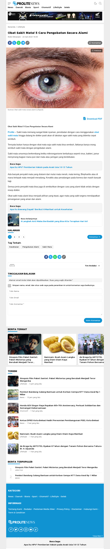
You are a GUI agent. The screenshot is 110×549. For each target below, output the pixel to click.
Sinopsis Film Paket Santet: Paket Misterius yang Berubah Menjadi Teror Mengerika (23, 361)
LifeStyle (21, 27)
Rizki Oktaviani (14, 37)
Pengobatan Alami (30, 247)
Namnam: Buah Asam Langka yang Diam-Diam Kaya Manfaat (59, 359)
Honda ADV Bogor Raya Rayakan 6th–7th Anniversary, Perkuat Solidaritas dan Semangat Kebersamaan (60, 406)
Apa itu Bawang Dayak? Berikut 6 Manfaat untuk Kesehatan (41, 209)
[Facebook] (10, 43)
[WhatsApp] (19, 43)
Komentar (96, 43)
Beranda (11, 27)
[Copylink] (27, 43)
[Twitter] (14, 43)
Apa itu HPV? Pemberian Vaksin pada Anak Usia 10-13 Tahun (41, 167)
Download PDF (94, 119)
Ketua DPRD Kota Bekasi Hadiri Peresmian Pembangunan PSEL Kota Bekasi (59, 420)
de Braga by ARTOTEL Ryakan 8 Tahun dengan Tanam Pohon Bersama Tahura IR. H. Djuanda (91, 361)
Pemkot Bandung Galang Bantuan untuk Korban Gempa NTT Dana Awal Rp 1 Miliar (60, 393)
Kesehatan (14, 247)
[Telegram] (23, 43)
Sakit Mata (47, 247)
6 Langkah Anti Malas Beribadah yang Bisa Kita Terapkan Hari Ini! (54, 221)
